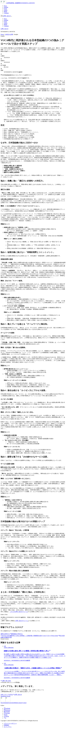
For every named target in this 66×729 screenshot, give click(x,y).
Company (6, 13)
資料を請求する (5, 634)
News (5, 5)
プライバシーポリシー (10, 723)
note (6, 714)
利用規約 (6, 725)
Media (5, 11)
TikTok (7, 716)
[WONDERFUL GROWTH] (5, 701)
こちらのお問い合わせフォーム (19, 611)
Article (5, 10)
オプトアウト (8, 726)
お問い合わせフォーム (21, 620)
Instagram (7, 710)
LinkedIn (7, 711)
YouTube (7, 713)
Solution (6, 7)
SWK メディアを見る (7, 694)
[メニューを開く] (11, 16)
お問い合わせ (7, 16)
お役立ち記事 (9, 34)
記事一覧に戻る (6, 680)
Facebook (7, 708)
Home (2, 34)
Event (5, 8)
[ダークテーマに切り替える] (2, 16)
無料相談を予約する (17, 634)
